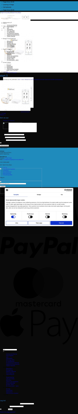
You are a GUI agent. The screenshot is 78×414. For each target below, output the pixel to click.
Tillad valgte (39, 223)
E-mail (2, 137)
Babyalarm (10, 41)
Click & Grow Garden (13, 69)
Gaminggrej (10, 26)
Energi (8, 389)
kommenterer (25, 112)
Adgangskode (4, 406)
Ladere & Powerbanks (13, 34)
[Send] (3, 351)
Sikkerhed (9, 390)
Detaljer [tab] (39, 194)
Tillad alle (61, 223)
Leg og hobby (11, 53)
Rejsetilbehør (10, 51)
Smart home (7, 387)
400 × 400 (21, 79)
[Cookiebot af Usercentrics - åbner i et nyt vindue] (65, 190)
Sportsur (9, 54)
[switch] (30, 217)
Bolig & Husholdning (9, 38)
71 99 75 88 (8, 158)
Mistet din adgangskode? (8, 412)
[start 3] (15, 110)
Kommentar (4, 132)
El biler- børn (10, 58)
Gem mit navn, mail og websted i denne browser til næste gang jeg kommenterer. (27, 143)
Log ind (10, 409)
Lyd (8, 28)
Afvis (16, 223)
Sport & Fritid (7, 49)
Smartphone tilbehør (13, 33)
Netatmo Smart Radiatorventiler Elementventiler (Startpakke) (44, 79)
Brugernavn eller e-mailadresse (10, 403)
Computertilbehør (12, 25)
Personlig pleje (11, 57)
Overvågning (10, 45)
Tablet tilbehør (11, 36)
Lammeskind (10, 46)
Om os (5, 167)
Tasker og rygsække (12, 56)
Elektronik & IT (7, 22)
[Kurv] (18, 61)
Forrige (3, 113)
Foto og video (11, 30)
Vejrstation (9, 392)
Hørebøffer (10, 29)
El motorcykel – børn (13, 60)
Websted (3, 140)
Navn (2, 134)
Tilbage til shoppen (11, 72)
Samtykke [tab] (16, 194)
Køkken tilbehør (11, 44)
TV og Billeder (11, 32)
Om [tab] (62, 194)
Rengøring (10, 42)
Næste (3, 114)
